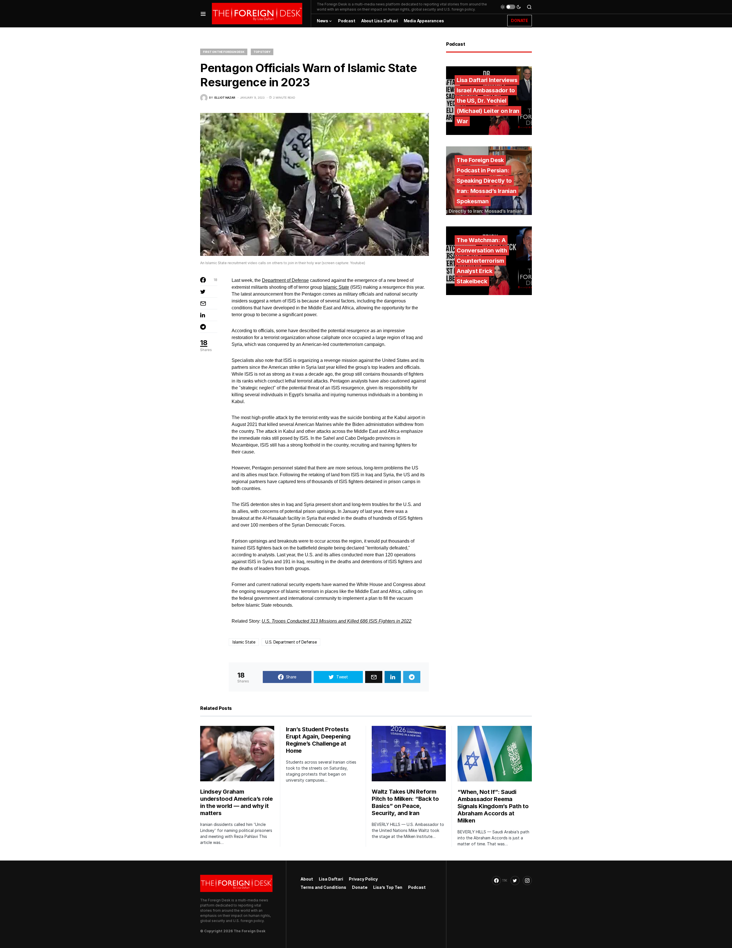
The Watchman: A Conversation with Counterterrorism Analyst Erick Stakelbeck (482, 261)
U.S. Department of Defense (291, 642)
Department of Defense (285, 280)
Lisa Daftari (331, 879)
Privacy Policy (363, 879)
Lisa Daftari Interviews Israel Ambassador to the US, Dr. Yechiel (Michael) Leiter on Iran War (488, 101)
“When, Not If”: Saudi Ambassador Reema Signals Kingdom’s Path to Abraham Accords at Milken (493, 806)
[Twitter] (515, 880)
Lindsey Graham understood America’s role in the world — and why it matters (236, 802)
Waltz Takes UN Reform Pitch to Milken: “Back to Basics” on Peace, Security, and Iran (405, 802)
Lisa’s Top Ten (387, 887)
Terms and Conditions (323, 887)
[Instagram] (527, 880)
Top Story (262, 51)
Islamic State (336, 287)
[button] (203, 13)
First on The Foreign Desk (223, 51)
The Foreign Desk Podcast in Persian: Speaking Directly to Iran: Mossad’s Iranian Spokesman (486, 181)
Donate (359, 887)
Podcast (417, 887)
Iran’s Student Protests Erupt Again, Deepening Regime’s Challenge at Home (318, 740)
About (307, 879)
